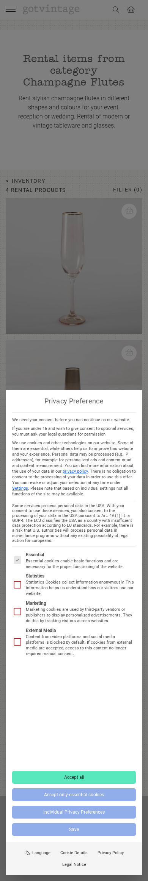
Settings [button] (20, 488)
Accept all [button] (74, 777)
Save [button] (74, 829)
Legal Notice (74, 864)
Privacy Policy (111, 852)
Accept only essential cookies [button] (74, 794)
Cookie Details (74, 852)
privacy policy (75, 471)
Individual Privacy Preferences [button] (74, 812)
